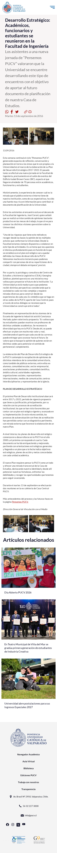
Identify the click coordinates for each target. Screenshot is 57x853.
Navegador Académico (28, 754)
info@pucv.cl (31, 815)
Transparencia (28, 789)
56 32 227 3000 (31, 806)
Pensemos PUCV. (20, 501)
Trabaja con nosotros (28, 782)
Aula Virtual (29, 761)
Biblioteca (29, 768)
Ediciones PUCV (28, 775)
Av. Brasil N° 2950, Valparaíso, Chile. (30, 796)
